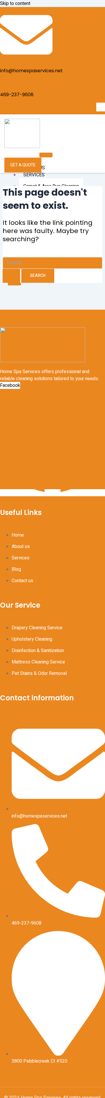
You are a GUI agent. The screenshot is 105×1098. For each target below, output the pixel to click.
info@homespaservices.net (31, 70)
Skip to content (15, 3)
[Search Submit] (11, 276)
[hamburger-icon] (45, 155)
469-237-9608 (17, 94)
